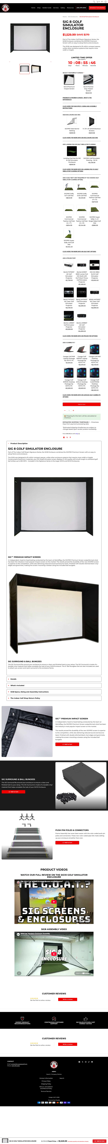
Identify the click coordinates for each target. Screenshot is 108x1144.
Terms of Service (46, 1091)
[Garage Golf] (5, 8)
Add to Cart (81, 404)
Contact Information (46, 1078)
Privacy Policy (46, 1081)
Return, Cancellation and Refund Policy (46, 1087)
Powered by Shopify (54, 1100)
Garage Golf (52, 1097)
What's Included (16, 685)
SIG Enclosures (73, 16)
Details (12, 679)
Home (65, 16)
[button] (64, 437)
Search (62, 1078)
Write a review (68, 999)
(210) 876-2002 (16, 1066)
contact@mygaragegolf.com (19, 1064)
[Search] (94, 1)
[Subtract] (65, 410)
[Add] (73, 410)
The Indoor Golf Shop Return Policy (24, 698)
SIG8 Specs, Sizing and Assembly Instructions (28, 692)
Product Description (18, 443)
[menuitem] (99, 1)
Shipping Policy (46, 1084)
